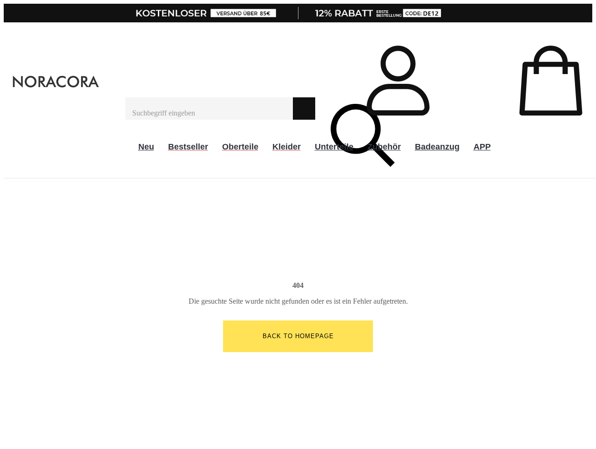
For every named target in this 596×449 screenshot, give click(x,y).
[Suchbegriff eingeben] (209, 108)
